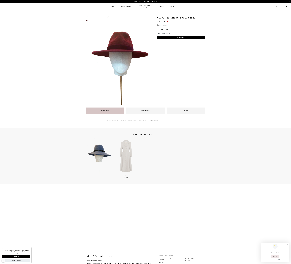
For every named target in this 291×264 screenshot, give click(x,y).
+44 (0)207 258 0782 (189, 258)
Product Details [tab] (105, 110)
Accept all (16, 256)
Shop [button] (113, 6)
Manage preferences (16, 260)
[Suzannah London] (145, 6)
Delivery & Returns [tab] (145, 110)
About (162, 6)
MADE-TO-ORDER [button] (125, 6)
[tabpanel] (99, 158)
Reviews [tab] (186, 110)
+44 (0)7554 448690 (163, 29)
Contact (172, 6)
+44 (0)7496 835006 (191, 260)
